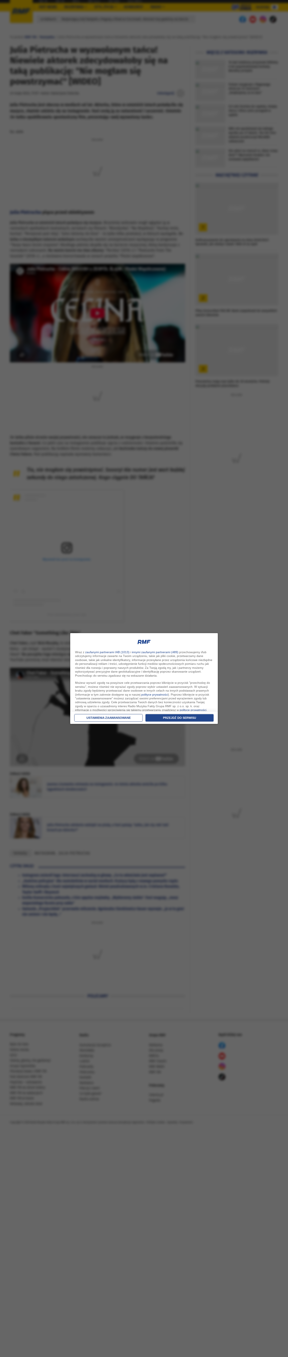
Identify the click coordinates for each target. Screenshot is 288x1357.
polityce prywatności (154, 694)
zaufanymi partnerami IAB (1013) (107, 652)
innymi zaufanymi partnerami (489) (155, 652)
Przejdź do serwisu (179, 717)
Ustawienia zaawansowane (108, 717)
